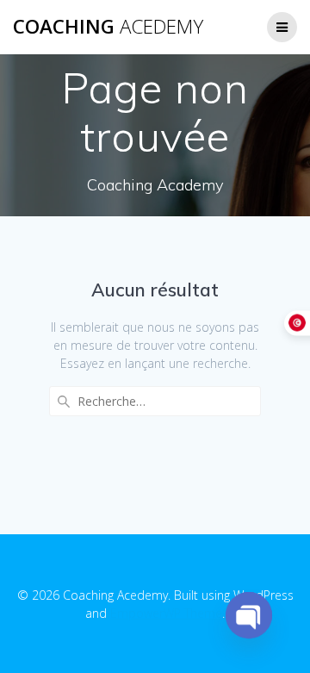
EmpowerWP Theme (166, 613)
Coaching (108, 26)
